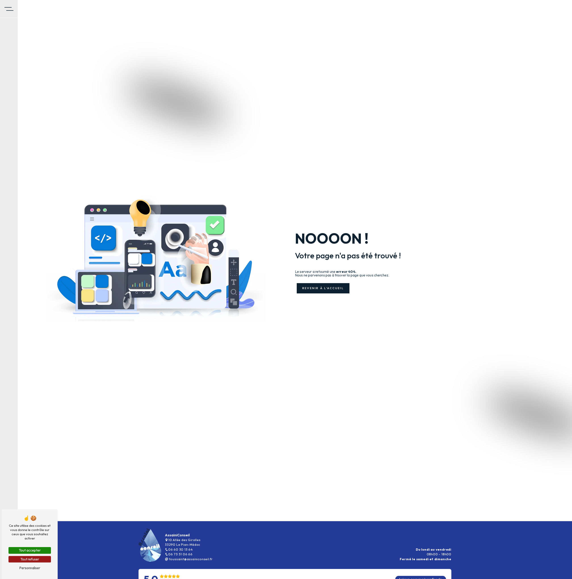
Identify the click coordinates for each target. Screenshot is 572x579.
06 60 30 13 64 (180, 550)
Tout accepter (30, 550)
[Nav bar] (9, 9)
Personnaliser (29, 568)
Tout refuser (29, 559)
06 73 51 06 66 (180, 554)
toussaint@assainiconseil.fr (190, 559)
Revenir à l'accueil (323, 288)
